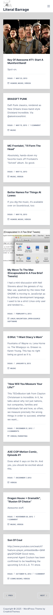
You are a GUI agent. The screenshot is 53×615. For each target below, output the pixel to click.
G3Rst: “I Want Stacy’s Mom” (25, 337)
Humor (13, 83)
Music (20, 83)
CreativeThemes (11, 611)
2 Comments (13, 431)
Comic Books (16, 579)
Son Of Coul (14, 540)
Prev (10, 595)
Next (42, 595)
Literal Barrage (16, 9)
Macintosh (21, 319)
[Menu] (48, 6)
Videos (27, 83)
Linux (12, 319)
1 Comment (35, 125)
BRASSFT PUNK (17, 98)
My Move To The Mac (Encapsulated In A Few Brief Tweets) (25, 273)
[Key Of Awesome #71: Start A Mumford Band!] (26, 36)
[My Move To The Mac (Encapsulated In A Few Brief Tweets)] (26, 246)
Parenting (22, 436)
